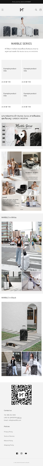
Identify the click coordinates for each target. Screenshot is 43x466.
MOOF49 (18, 462)
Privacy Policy (8, 432)
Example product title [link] (10, 69)
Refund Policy (8, 440)
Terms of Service (9, 436)
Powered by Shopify (25, 462)
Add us (19, 417)
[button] (2, 10)
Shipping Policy (9, 445)
